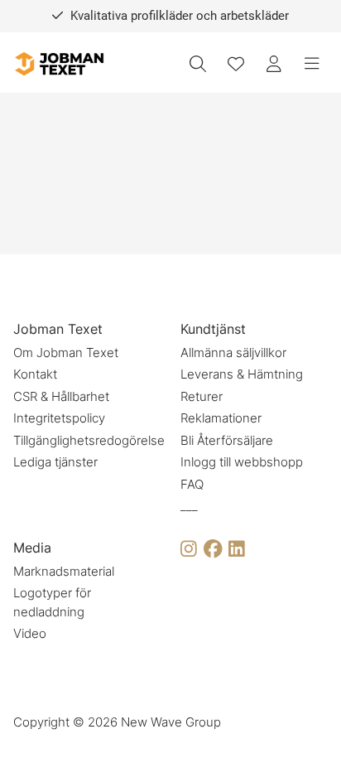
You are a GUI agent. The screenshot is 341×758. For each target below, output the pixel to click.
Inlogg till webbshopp (241, 462)
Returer (201, 396)
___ (189, 506)
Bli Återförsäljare (226, 440)
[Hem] (58, 64)
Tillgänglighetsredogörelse (89, 440)
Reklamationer (221, 418)
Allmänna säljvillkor (233, 352)
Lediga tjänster (55, 462)
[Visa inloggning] (274, 64)
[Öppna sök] (198, 64)
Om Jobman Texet (65, 352)
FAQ (192, 484)
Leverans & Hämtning (241, 374)
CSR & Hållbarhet (61, 396)
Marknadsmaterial (63, 571)
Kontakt (35, 374)
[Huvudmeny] (312, 64)
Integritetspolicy (59, 418)
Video (29, 633)
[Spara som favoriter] (236, 64)
